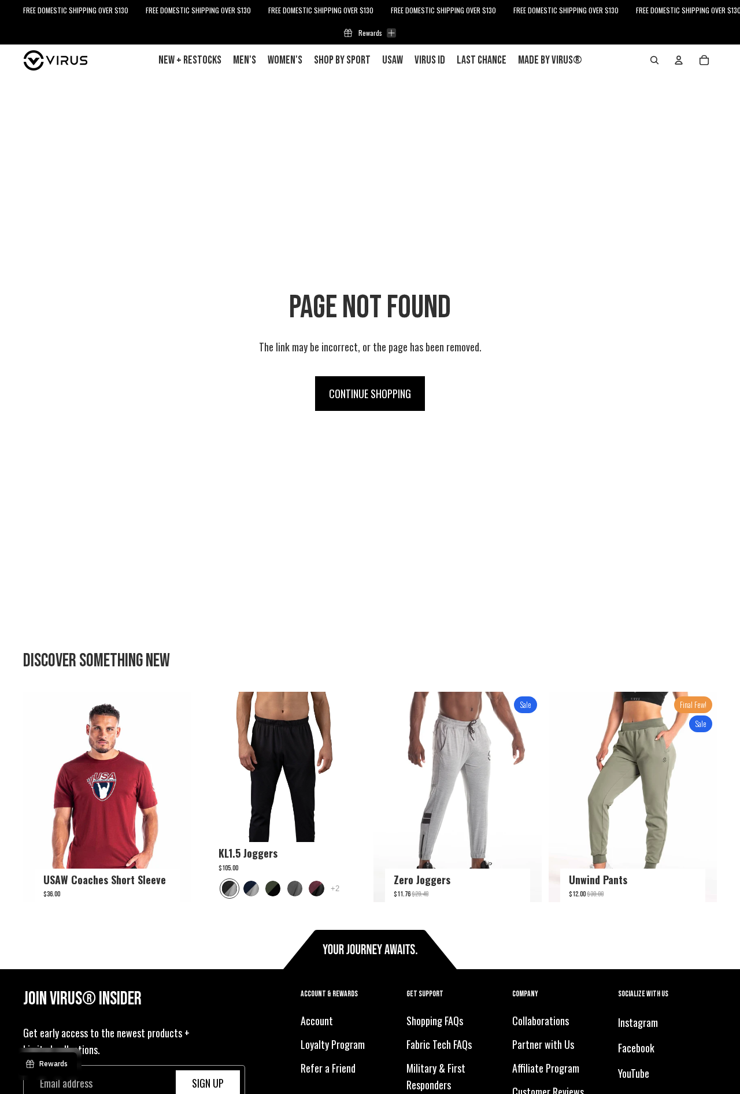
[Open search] (654, 60)
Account (317, 1021)
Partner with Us (543, 1044)
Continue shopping (370, 393)
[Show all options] (335, 888)
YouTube (633, 1073)
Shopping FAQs (434, 1021)
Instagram (638, 1022)
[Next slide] (174, 797)
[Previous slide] (40, 797)
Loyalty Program (333, 1044)
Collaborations (540, 1021)
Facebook (636, 1047)
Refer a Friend (328, 1068)
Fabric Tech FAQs (439, 1044)
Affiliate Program (545, 1068)
